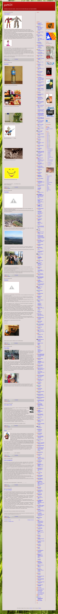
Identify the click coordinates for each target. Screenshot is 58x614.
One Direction (39, 461)
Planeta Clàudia (40, 475)
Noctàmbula (39, 382)
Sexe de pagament (8, 460)
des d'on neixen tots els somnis (41, 576)
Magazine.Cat (40, 493)
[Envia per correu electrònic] (9, 59)
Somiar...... (39, 347)
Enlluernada (39, 359)
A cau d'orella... (40, 591)
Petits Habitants (40, 478)
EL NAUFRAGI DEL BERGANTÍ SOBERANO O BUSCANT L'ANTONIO (41, 237)
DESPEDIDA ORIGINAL (41, 538)
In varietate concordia (39, 188)
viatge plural (40, 267)
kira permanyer (40, 181)
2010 (48, 145)
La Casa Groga (40, 72)
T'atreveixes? (39, 545)
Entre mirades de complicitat (40, 585)
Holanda (48, 188)
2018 (48, 135)
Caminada (6, 192)
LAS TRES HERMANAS (41, 118)
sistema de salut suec (40, 274)
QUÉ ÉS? (39, 134)
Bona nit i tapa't (40, 131)
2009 (48, 146)
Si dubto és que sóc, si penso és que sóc (41, 151)
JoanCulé (39, 559)
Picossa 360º (39, 389)
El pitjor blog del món (41, 581)
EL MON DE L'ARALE (41, 505)
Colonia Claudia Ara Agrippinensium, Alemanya (40, 351)
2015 (48, 139)
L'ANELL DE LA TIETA (41, 163)
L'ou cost (39, 568)
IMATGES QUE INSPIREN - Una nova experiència (41, 202)
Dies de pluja (39, 288)
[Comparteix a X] (11, 59)
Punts (5, 430)
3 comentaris (16, 455)
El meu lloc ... (39, 86)
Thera (38, 595)
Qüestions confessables (40, 562)
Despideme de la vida (40, 192)
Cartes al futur (40, 307)
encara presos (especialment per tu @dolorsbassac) (40, 213)
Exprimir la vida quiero (41, 281)
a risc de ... (39, 258)
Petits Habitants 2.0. (40, 479)
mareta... (39, 547)
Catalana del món (40, 293)
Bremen (48, 180)
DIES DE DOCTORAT (41, 445)
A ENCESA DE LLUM (41, 400)
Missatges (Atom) (11, 521)
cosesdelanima (40, 215)
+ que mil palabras (40, 550)
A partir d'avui (39, 185)
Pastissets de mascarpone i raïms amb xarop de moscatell (41, 160)
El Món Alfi (39, 313)
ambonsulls (39, 385)
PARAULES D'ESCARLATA (40, 176)
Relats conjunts (40, 71)
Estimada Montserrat (40, 284)
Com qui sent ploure (41, 391)
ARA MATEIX (40, 211)
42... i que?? (39, 496)
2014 (48, 140)
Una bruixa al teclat (41, 317)
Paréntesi (6, 280)
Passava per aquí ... (40, 125)
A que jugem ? (7, 13)
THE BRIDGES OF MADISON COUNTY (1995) (40, 556)
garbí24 (8, 4)
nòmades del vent (40, 244)
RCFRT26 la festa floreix (41, 53)
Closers (39, 291)
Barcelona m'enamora (41, 136)
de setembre (50, 163)
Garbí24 (9, 60)
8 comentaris (16, 59)
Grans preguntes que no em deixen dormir (41, 354)
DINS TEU (39, 222)
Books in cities (40, 321)
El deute (39, 146)
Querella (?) (39, 392)
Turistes (39, 170)
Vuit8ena (39, 141)
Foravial (39, 229)
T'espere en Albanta (41, 133)
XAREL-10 (39, 26)
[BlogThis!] (10, 59)
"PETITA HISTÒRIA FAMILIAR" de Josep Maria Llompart (40, 98)
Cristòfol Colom (40, 582)
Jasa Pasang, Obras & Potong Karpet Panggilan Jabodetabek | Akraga (41, 79)
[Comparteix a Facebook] (11, 343)
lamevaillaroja (40, 517)
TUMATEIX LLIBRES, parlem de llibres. (41, 113)
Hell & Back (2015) (40, 337)
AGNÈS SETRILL (40, 590)
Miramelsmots (40, 247)
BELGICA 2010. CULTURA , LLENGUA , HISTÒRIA (41, 570)
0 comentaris (16, 425)
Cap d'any (39, 386)
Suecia (48, 186)
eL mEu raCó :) (40, 527)
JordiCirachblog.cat (41, 447)
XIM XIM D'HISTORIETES (40, 411)
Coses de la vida (40, 439)
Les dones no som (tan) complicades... (41, 277)
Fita (38, 61)
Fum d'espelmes (40, 427)
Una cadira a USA (8, 404)
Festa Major (6, 348)
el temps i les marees (40, 233)
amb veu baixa (40, 433)
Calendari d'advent (40, 208)
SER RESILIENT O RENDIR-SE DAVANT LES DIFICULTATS (40, 522)
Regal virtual (39, 542)
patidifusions (40, 172)
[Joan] (46, 121)
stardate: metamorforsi (41, 75)
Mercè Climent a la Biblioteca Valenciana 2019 (40, 197)
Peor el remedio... (40, 311)
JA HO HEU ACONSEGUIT (40, 257)
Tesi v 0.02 (39, 297)
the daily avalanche (41, 81)
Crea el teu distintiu (48, 122)
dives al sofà (39, 491)
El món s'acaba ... (40, 55)
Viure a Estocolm (40, 273)
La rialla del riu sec (41, 408)
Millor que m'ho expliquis (40, 554)
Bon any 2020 (39, 152)
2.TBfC (39, 518)
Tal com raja (39, 139)
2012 (38, 333)
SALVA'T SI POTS (40, 358)
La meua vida (40, 336)
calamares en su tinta (41, 109)
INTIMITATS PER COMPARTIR (40, 599)
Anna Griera (39, 587)
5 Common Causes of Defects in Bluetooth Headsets (40, 449)
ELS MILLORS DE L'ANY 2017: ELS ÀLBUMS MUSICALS (41, 241)
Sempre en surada (40, 235)
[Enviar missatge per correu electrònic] (7, 59)
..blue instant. (40, 38)
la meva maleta (40, 52)
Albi (47, 185)
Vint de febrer (39, 421)
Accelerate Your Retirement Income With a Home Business (41, 514)
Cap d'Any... (39, 383)
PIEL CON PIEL (40, 600)
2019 (48, 134)
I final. (38, 440)
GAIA (38, 520)
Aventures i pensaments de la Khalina (40, 464)
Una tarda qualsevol (40, 24)
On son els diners (8, 489)
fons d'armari (40, 148)
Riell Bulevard (40, 429)
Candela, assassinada (40, 280)
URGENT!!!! (39, 566)
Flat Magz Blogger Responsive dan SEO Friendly (40, 405)
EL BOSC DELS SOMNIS (40, 205)
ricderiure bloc (40, 388)
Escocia (48, 181)
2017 (48, 136)
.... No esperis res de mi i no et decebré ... (41, 85)
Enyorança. (39, 245)
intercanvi (39, 346)
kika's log (39, 74)
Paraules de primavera (39, 304)
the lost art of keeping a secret (40, 490)
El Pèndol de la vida (40, 334)
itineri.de (39, 349)
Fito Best (39, 327)
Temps (38, 220)
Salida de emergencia (41, 397)
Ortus (38, 254)
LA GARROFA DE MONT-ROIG (40, 500)
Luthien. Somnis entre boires (40, 468)
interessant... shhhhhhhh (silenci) (41, 361)
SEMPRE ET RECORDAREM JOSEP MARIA (41, 503)
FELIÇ (38, 128)
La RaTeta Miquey (40, 178)
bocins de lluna (40, 290)
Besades (39, 509)
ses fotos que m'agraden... (40, 219)
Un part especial (40, 476)
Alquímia (39, 426)
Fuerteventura (49, 184)
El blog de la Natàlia (41, 120)
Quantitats (6, 64)
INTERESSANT (40, 494)
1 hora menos (39, 579)
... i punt (39, 473)
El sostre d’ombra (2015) (41, 331)
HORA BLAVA (40, 169)
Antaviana (39, 67)
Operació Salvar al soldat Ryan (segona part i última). (41, 484)
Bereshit (39, 49)
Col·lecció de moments (40, 23)
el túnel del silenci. (40, 365)
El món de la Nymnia (41, 375)
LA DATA (39, 32)
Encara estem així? (41, 145)
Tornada (39, 301)
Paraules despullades (41, 423)
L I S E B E (39, 457)
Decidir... (39, 344)
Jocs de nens (40, 454)
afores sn (39, 573)
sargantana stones (40, 94)
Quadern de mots (40, 394)
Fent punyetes (40, 371)
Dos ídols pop (39, 82)
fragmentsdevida (40, 414)
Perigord (48, 187)
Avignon (48, 179)
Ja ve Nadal (39, 209)
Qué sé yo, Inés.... (40, 594)
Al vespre (39, 544)
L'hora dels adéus (40, 528)
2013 (48, 141)
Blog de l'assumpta (41, 101)
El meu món (39, 487)
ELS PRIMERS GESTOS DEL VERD (41, 195)
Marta (38, 191)
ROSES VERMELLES (41, 117)
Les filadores (39, 155)
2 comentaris (16, 516)
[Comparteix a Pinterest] (12, 59)
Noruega (48, 183)
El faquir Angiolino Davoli (41, 50)
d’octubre (49, 162)
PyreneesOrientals (49, 182)
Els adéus (39, 424)
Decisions (39, 189)
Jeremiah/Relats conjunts (41, 525)
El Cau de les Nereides (40, 296)
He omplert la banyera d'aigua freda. (40, 482)
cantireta (39, 64)
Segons (39, 417)
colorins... (39, 548)
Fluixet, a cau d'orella (41, 442)
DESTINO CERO (40, 206)
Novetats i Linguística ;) (41, 443)
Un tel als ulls (40, 472)
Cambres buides (40, 45)
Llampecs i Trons (40, 260)
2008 (48, 147)
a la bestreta (39, 77)
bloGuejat (39, 42)
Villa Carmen (39, 216)
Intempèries (39, 173)
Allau (38, 56)
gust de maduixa (40, 452)
